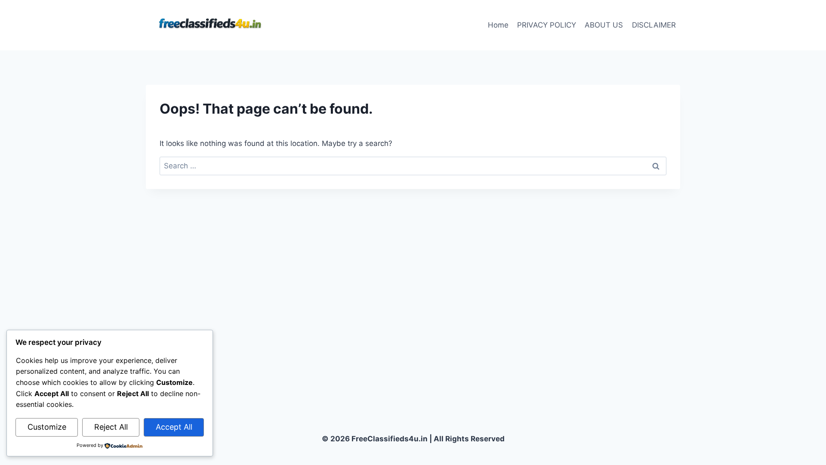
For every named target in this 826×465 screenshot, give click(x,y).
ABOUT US (604, 25)
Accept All (174, 426)
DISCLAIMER (654, 25)
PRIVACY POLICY (546, 25)
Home (498, 25)
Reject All (111, 426)
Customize (47, 426)
